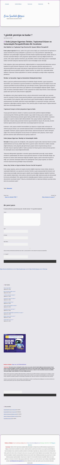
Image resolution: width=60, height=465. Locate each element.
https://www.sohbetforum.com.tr (8, 269)
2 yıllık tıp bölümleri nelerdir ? (9, 295)
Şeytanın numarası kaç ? (9, 302)
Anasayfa (7, 4)
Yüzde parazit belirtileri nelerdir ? (10, 305)
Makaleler (9, 188)
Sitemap (45, 269)
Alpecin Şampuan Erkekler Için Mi (10, 414)
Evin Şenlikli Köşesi (14, 16)
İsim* (5, 228)
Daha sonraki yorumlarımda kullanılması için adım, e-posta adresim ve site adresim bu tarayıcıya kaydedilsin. (25, 250)
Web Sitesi (6, 241)
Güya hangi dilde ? (7, 288)
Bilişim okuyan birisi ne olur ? (9, 316)
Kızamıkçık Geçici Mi (8, 418)
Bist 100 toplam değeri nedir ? (10, 291)
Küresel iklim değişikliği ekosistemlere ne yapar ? (13, 312)
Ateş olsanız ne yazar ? (48, 197)
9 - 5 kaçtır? (6, 254)
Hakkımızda (40, 4)
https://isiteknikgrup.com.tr (36, 269)
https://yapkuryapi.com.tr (22, 269)
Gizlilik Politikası (18, 4)
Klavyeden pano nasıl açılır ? (9, 309)
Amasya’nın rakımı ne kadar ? (10, 298)
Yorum (5, 212)
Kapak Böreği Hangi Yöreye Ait (10, 409)
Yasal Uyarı (30, 4)
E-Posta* (5, 235)
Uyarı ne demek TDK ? (11, 197)
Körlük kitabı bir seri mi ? (8, 319)
